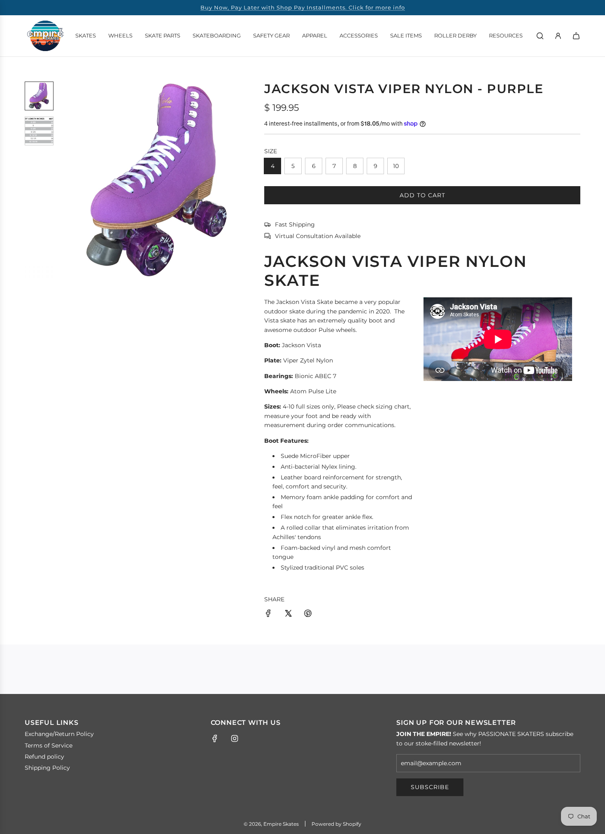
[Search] (540, 36)
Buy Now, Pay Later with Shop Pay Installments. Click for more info (302, 7)
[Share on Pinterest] (308, 614)
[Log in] (558, 36)
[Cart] (576, 36)
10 (396, 166)
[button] (66, 179)
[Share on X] (288, 614)
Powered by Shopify (336, 824)
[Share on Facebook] (268, 614)
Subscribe (430, 787)
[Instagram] (235, 738)
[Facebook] (215, 738)
